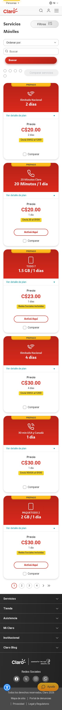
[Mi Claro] (48, 10)
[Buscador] (41, 10)
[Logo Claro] (10, 10)
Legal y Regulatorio (38, 703)
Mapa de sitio (18, 698)
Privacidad (18, 703)
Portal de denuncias (40, 698)
